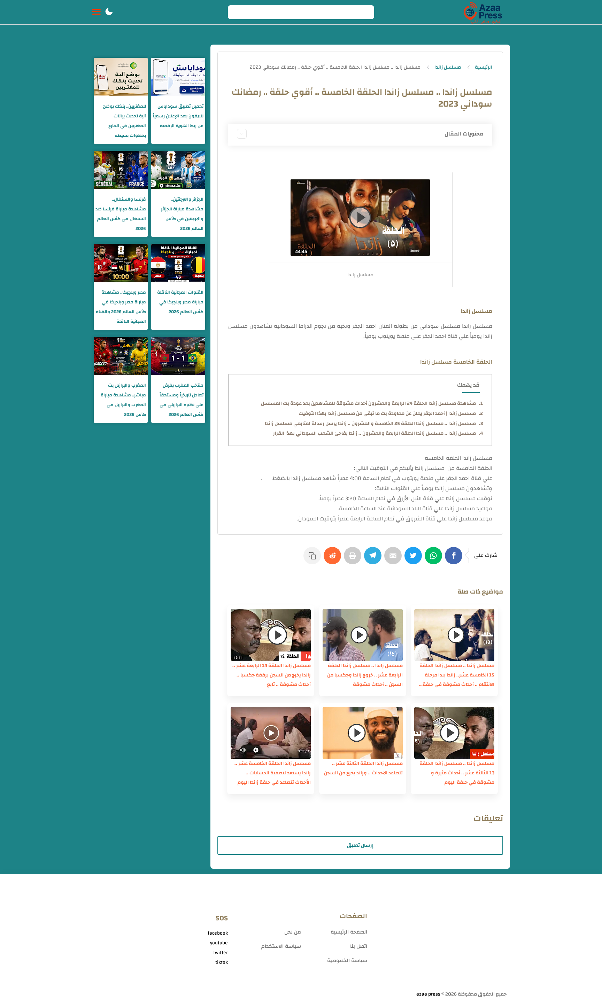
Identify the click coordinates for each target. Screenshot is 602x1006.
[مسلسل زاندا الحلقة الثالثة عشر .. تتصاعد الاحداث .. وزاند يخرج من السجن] (363, 733)
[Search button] (237, 12)
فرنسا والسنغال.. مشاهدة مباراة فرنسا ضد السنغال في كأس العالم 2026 (120, 214)
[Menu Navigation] (96, 12)
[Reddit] (334, 559)
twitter (220, 952)
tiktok (221, 962)
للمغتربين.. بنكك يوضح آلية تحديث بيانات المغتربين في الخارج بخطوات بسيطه (124, 121)
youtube (219, 942)
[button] (109, 12)
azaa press (428, 994)
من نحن (292, 932)
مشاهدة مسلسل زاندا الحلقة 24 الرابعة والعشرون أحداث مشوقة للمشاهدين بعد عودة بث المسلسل (368, 403)
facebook (218, 933)
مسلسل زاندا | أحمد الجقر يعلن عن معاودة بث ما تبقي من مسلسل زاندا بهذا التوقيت (387, 413)
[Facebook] (455, 559)
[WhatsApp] (435, 559)
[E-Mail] (394, 559)
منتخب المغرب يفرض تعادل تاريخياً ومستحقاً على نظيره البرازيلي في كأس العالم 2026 (181, 400)
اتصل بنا (358, 946)
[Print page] (354, 559)
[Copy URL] (313, 559)
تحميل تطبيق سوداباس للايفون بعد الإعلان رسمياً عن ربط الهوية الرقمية (178, 116)
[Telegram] (374, 559)
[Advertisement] (440, 935)
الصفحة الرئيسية (349, 932)
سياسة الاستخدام (281, 946)
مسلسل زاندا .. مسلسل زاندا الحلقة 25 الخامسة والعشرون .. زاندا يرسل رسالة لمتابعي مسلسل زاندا (370, 423)
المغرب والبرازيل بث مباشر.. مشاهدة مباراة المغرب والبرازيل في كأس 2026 (123, 400)
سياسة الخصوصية (347, 960)
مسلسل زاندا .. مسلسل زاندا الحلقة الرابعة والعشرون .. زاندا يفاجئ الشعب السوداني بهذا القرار (374, 433)
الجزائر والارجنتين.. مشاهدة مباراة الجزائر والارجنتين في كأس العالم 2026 (182, 214)
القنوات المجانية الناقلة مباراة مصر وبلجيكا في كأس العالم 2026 (180, 302)
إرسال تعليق (360, 845)
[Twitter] (414, 559)
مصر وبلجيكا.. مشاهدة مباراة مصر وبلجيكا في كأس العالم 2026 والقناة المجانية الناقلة (121, 307)
